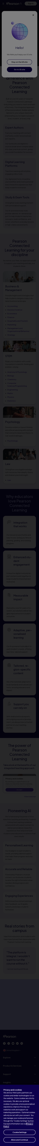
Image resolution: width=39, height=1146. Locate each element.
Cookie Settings (20, 1132)
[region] (19, 1115)
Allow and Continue (19, 1140)
